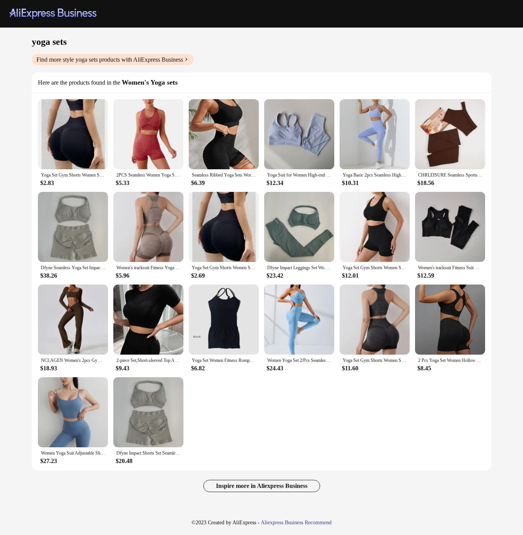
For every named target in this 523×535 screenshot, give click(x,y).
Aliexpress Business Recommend (296, 522)
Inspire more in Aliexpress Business (261, 486)
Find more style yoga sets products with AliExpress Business (109, 59)
